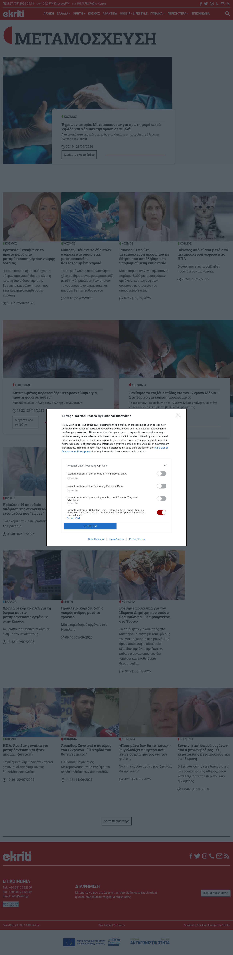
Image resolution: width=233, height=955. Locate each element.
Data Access (116, 539)
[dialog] (116, 477)
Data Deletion (96, 539)
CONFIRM (90, 526)
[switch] (161, 473)
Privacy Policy (137, 539)
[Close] (179, 416)
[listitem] (116, 465)
